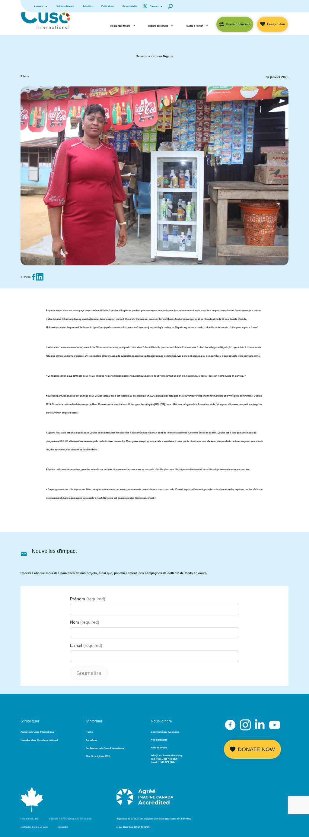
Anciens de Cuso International (37, 732)
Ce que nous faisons (120, 25)
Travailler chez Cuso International (39, 740)
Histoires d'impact (65, 6)
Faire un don (276, 24)
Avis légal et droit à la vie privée (35, 827)
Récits (89, 732)
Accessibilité (63, 827)
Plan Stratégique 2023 (98, 756)
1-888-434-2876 (169, 759)
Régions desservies (158, 25)
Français (154, 6)
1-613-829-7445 (166, 762)
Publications (107, 6)
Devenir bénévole (238, 24)
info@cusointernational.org (166, 755)
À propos (38, 6)
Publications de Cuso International (105, 748)
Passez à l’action (194, 25)
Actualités (88, 6)
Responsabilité (130, 6)
